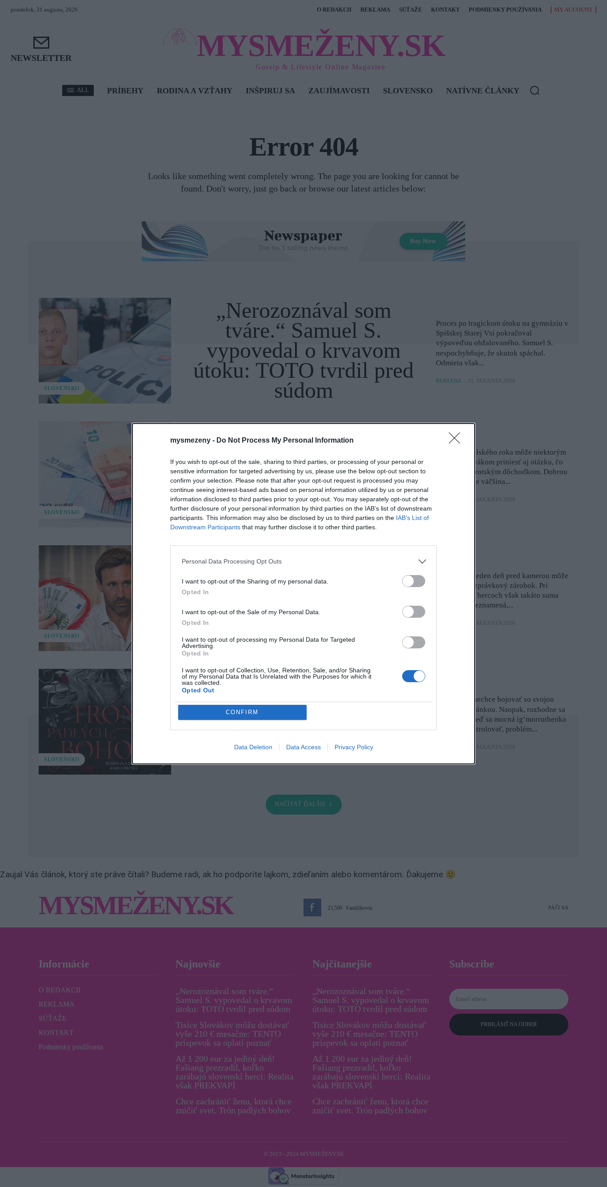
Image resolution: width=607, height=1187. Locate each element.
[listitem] (303, 561)
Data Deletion (253, 747)
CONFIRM (242, 712)
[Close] (457, 440)
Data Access (303, 747)
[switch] (413, 581)
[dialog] (303, 594)
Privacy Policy (354, 747)
